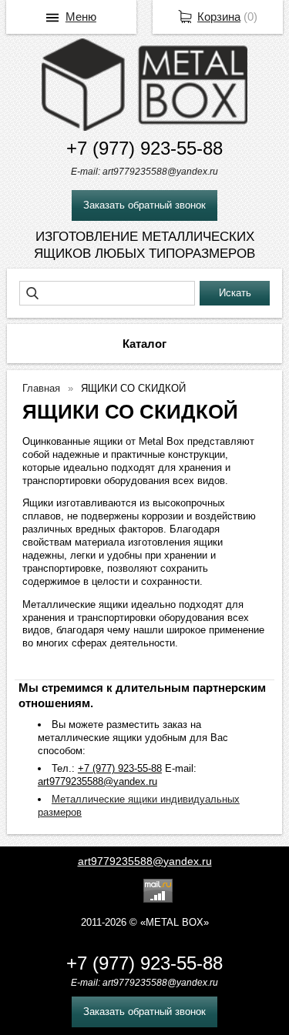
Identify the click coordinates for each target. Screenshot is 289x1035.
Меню (81, 16)
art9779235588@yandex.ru (145, 861)
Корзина (218, 16)
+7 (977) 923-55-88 (144, 148)
